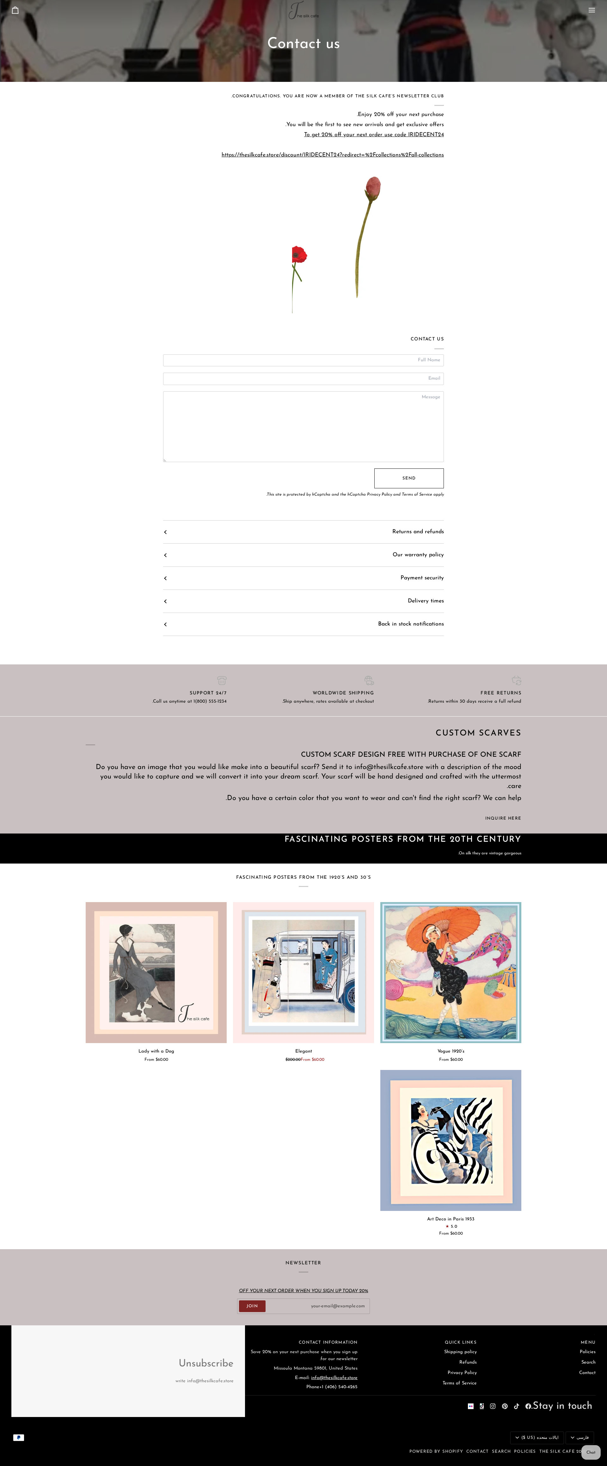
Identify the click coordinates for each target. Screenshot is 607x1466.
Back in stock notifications (411, 624)
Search (588, 1362)
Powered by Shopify (436, 1452)
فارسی (583, 1438)
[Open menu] (586, 10)
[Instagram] (493, 1406)
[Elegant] (303, 972)
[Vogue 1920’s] (450, 972)
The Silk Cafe (557, 1452)
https (333, 155)
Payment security (422, 578)
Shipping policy (460, 1352)
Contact (587, 1373)
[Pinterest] (505, 1406)
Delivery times (426, 601)
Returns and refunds (418, 531)
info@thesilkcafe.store (334, 1378)
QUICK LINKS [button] (460, 1343)
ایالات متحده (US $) (540, 1438)
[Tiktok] (516, 1406)
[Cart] (20, 10)
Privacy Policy (379, 494)
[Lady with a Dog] (156, 972)
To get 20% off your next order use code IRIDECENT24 (374, 134)
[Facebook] (528, 1406)
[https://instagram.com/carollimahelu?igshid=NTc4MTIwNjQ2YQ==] (471, 1406)
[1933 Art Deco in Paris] (450, 1140)
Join (252, 1306)
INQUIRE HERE (503, 818)
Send (409, 478)
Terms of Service (417, 494)
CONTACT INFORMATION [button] (328, 1343)
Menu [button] (588, 1343)
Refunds (468, 1362)
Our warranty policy (418, 555)
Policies (588, 1352)
